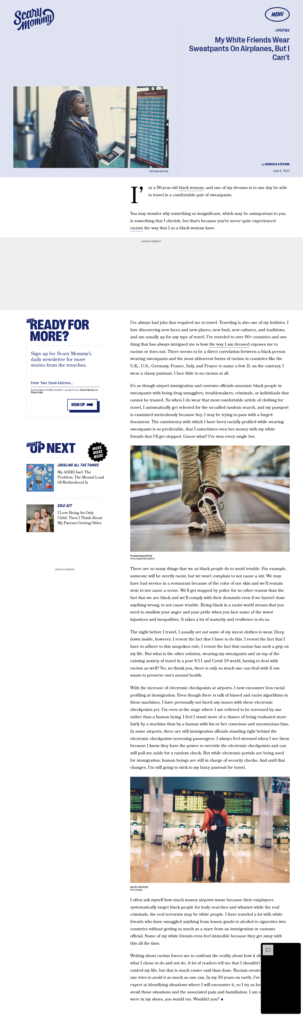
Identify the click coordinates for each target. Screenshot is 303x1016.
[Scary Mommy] (34, 18)
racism (136, 228)
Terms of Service (87, 390)
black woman (191, 188)
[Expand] (265, 947)
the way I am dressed (229, 344)
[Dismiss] (295, 947)
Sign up (78, 404)
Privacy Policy (37, 392)
